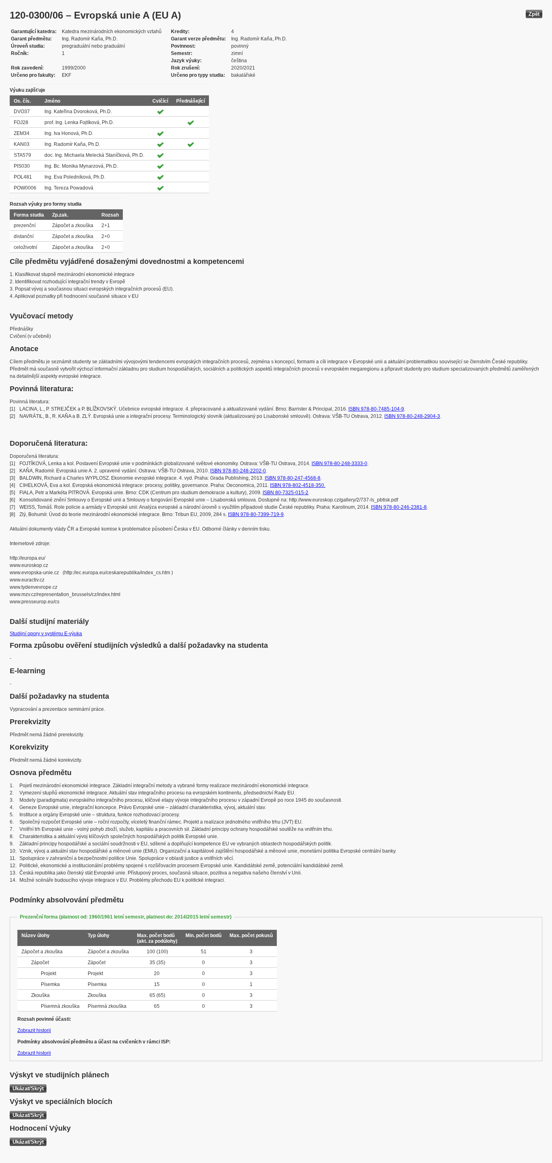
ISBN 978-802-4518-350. (297, 485)
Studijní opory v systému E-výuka (46, 633)
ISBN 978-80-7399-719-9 (256, 514)
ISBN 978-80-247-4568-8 (292, 478)
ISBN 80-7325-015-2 (285, 492)
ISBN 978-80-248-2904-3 (412, 416)
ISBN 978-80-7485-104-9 (376, 409)
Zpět (534, 14)
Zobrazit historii (34, 1030)
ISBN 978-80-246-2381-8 (399, 507)
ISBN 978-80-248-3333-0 (339, 463)
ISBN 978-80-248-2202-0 (238, 471)
